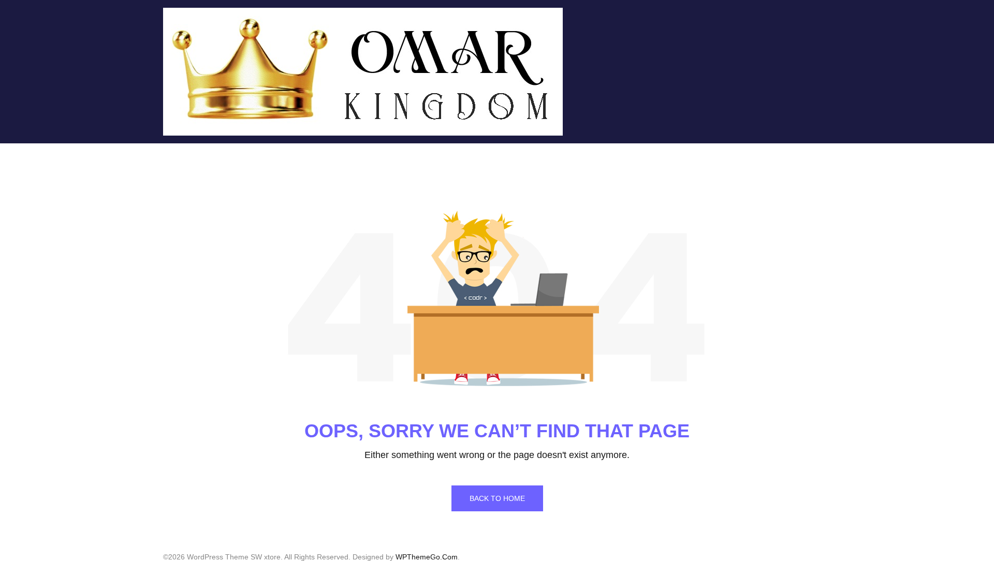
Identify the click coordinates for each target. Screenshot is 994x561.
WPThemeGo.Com (427, 557)
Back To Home (497, 498)
